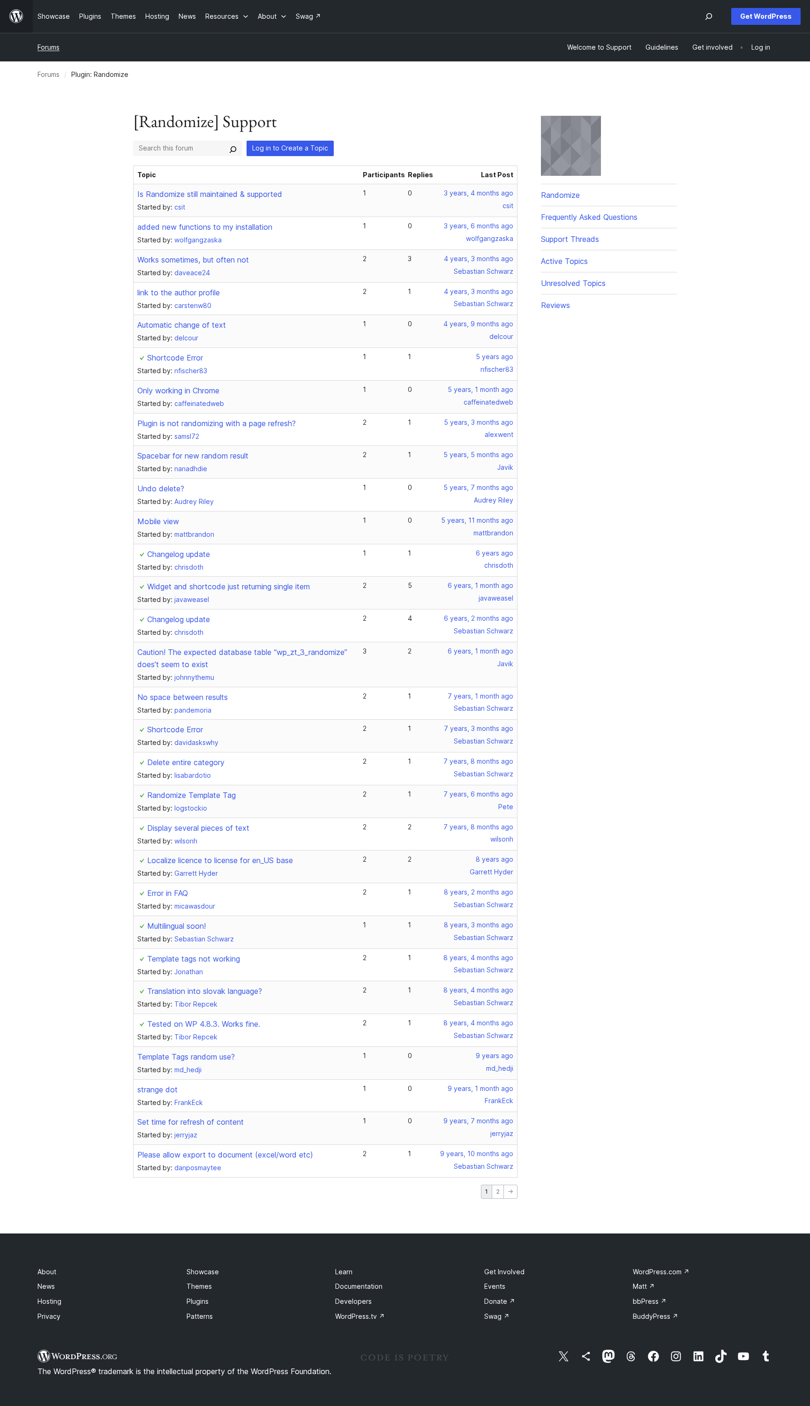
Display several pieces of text (198, 828)
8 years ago (494, 859)
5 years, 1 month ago (480, 389)
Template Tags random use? (186, 1056)
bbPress (650, 1301)
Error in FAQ (167, 893)
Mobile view (158, 521)
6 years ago (494, 553)
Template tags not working (193, 958)
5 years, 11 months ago (477, 520)
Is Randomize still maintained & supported (209, 194)
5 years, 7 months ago (478, 487)
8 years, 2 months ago (478, 892)
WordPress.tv (360, 1316)
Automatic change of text (181, 325)
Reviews (555, 305)
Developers (353, 1301)
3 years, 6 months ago (478, 226)
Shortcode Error (175, 357)
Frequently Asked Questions (589, 217)
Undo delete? (160, 488)
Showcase (203, 1272)
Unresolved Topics (573, 283)
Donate (499, 1301)
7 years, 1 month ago (480, 696)
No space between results (182, 697)
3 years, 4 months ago (478, 193)
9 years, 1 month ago (480, 1088)
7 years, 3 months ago (478, 728)
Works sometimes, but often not (193, 259)
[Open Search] (709, 16)
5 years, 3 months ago (478, 422)
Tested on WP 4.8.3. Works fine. (203, 1024)
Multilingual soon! (176, 926)
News (46, 1286)
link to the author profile (178, 292)
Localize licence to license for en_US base (220, 860)
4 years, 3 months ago (478, 259)
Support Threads (570, 239)
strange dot (157, 1089)
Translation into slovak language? (204, 991)
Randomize (560, 195)
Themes (199, 1286)
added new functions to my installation (204, 227)
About (47, 1272)
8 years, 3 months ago (478, 925)
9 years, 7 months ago (478, 1121)
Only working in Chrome (178, 390)
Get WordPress (766, 16)
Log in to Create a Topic (290, 148)
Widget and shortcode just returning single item (228, 586)
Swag (497, 1316)
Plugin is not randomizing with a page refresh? (216, 423)
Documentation (358, 1286)
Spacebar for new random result (192, 455)
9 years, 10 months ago (476, 1154)
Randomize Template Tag (191, 795)
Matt (644, 1286)
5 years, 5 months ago (478, 455)
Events (494, 1286)
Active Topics (564, 261)
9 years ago (494, 1056)
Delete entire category (186, 762)
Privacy (49, 1316)
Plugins (198, 1301)
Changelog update (178, 554)
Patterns (200, 1316)
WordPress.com (661, 1272)
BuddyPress (655, 1316)
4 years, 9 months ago (478, 324)
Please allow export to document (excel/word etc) (225, 1154)
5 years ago (494, 357)
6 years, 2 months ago (478, 618)
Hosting (49, 1301)
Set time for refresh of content (190, 1122)
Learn (343, 1272)
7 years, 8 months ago (478, 761)
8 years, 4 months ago (478, 958)
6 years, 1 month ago (480, 585)
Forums (49, 47)
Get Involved (504, 1272)
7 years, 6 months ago (478, 794)
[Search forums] (233, 148)
